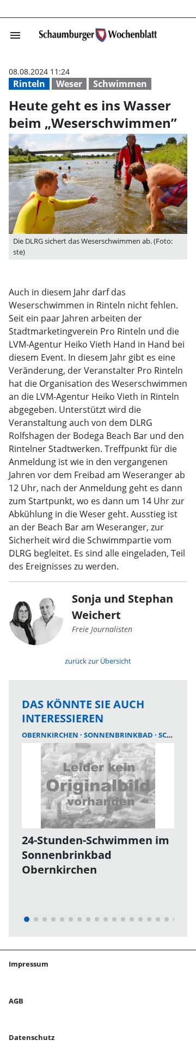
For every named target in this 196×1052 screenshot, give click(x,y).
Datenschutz (31, 1037)
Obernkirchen (51, 735)
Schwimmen (120, 84)
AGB (16, 1001)
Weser (69, 84)
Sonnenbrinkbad (119, 735)
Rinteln (29, 84)
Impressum (28, 964)
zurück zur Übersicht (98, 661)
